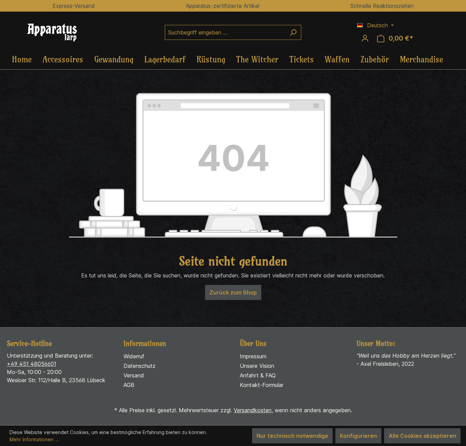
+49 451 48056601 (31, 363)
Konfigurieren (358, 435)
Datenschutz (139, 365)
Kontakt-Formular (261, 385)
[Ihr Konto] (365, 38)
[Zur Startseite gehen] (58, 32)
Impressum (253, 356)
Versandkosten (253, 410)
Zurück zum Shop (233, 292)
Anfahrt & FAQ (258, 375)
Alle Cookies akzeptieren (422, 435)
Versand (133, 375)
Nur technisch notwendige (292, 435)
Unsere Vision (257, 365)
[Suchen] (293, 32)
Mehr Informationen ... (34, 439)
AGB (128, 385)
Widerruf (133, 356)
